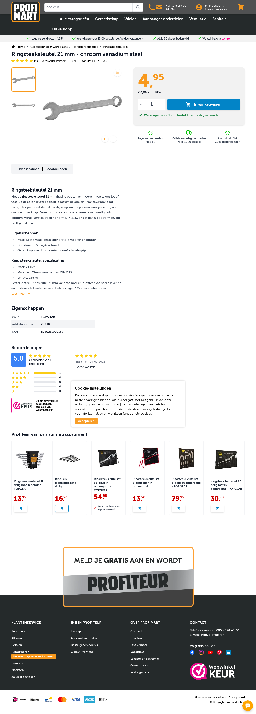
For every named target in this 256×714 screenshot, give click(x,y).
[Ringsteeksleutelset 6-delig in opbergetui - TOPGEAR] (186, 458)
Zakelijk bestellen (23, 677)
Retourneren (33, 654)
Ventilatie (197, 19)
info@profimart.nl (212, 635)
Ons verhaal (138, 645)
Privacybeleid (237, 697)
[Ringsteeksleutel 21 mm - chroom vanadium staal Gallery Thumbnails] (23, 92)
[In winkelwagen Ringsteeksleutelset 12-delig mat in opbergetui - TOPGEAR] (217, 508)
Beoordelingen (56, 169)
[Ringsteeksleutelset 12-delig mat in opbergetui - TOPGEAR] (226, 459)
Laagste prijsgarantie (144, 658)
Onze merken (140, 665)
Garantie (17, 663)
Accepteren (86, 421)
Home (21, 46)
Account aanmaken (84, 638)
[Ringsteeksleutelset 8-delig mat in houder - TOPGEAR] (29, 459)
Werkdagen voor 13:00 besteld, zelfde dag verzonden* (110, 38)
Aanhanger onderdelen (163, 19)
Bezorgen (18, 631)
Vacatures (137, 652)
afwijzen (88, 413)
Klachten (17, 670)
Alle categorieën (74, 19)
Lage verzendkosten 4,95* (47, 38)
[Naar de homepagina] (25, 12)
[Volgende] (113, 139)
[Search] (138, 7)
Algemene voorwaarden (209, 697)
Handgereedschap (85, 46)
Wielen (130, 19)
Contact (136, 631)
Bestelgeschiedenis (84, 645)
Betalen (16, 645)
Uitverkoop (62, 29)
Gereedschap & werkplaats (49, 46)
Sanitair (219, 19)
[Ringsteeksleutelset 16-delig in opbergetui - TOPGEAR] (108, 458)
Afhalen (16, 638)
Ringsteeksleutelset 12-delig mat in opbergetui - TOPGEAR (226, 485)
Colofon (136, 638)
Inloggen (209, 9)
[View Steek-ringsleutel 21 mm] (23, 79)
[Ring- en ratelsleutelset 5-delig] (69, 458)
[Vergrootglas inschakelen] (117, 73)
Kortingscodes (140, 672)
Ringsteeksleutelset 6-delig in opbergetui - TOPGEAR (186, 482)
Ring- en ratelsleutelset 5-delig (66, 482)
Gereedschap (106, 19)
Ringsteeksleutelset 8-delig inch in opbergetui (146, 482)
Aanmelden (222, 9)
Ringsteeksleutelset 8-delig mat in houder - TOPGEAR (29, 485)
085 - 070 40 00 (227, 630)
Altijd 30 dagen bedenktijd (173, 38)
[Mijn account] (199, 7)
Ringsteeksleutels (115, 46)
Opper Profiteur (82, 652)
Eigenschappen (28, 169)
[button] (24, 61)
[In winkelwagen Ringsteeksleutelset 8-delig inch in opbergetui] (139, 508)
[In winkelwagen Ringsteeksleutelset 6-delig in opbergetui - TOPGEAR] (178, 508)
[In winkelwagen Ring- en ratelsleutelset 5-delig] (62, 508)
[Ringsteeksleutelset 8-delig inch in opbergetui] (147, 458)
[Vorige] (105, 139)
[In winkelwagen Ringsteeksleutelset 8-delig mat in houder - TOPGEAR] (20, 508)
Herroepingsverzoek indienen (34, 656)
